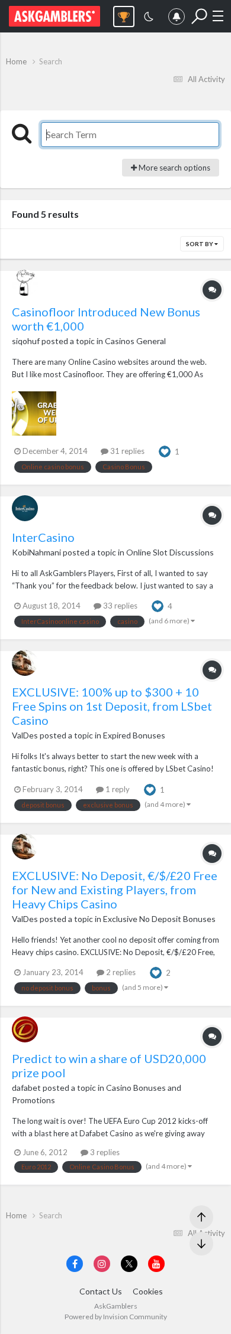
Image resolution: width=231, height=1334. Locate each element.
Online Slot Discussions (170, 552)
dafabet (26, 1088)
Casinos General (135, 341)
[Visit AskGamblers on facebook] (74, 1263)
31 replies (126, 451)
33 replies (119, 605)
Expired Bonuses (134, 735)
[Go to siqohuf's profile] (25, 283)
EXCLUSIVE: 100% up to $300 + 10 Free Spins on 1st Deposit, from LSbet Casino (112, 706)
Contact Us (100, 1291)
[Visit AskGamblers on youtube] (156, 1263)
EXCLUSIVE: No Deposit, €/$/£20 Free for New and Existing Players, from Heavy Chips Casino (114, 889)
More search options (173, 167)
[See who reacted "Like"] (165, 450)
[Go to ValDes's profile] (25, 663)
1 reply (117, 789)
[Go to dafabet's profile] (25, 1029)
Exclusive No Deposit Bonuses (159, 919)
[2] (148, 18)
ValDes (25, 735)
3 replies (104, 1152)
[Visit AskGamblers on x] (129, 1263)
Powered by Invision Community (116, 1316)
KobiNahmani (36, 552)
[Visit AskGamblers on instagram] (102, 1263)
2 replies (120, 972)
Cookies (148, 1291)
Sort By (200, 243)
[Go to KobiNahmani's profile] (25, 508)
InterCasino (43, 537)
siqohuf (26, 341)
